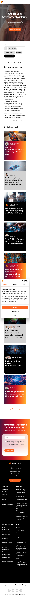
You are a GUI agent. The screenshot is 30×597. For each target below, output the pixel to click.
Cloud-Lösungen (12, 48)
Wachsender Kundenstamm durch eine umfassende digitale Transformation (21, 491)
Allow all (15, 307)
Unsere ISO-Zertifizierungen (7, 504)
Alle (6, 48)
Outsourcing (19, 52)
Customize (14, 311)
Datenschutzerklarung (20, 584)
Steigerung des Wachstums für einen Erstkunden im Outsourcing (21, 512)
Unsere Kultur (5, 491)
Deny (15, 315)
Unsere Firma (5, 489)
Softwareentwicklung (9, 55)
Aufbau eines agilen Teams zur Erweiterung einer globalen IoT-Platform (22, 518)
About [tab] (24, 284)
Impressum (6, 584)
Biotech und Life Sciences (7, 542)
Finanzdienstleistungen (6, 545)
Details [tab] (15, 284)
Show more (9, 446)
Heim (6, 62)
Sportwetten (4, 551)
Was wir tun (4, 494)
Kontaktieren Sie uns (15, 480)
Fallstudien (4, 499)
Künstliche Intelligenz (9, 52)
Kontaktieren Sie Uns (15, 29)
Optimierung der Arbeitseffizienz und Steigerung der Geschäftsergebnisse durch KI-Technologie (21, 498)
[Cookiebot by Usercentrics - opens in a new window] (22, 281)
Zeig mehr (14, 408)
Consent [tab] (5, 284)
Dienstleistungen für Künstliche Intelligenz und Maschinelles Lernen (7, 556)
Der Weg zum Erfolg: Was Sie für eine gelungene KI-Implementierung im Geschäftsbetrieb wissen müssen (21, 555)
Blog (10, 62)
